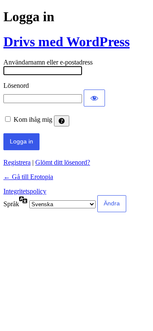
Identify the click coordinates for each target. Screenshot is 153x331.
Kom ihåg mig (33, 119)
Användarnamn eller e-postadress (48, 62)
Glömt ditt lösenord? (62, 162)
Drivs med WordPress (66, 41)
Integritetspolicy (24, 191)
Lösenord (16, 85)
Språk (11, 204)
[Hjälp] (61, 120)
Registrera (17, 162)
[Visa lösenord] (94, 98)
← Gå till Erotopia (28, 176)
